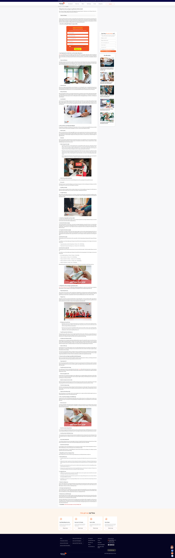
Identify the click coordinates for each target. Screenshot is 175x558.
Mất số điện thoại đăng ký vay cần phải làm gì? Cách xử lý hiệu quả (106, 83)
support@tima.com (112, 540)
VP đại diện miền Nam (64, 540)
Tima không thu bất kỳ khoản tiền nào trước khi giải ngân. (78, 30)
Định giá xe (101, 3)
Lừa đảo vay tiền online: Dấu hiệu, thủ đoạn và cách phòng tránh (106, 96)
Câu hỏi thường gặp (101, 544)
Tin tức (94, 3)
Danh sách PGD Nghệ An (77, 540)
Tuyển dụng (89, 3)
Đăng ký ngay (65, 528)
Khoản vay (77, 3)
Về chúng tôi (70, 3)
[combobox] (77, 38)
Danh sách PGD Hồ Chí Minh (65, 545)
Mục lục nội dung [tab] (63, 15)
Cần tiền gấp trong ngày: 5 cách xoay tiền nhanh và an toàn (106, 123)
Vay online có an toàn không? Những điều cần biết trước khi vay (106, 110)
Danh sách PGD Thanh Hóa (77, 543)
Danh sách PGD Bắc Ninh (77, 538)
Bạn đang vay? (108, 33)
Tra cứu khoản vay (91, 546)
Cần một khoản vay (91, 540)
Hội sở (61, 538)
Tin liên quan (107, 55)
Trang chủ (59, 6)
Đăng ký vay (78, 49)
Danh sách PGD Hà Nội (64, 543)
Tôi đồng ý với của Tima (78, 46)
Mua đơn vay (90, 542)
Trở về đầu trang (111, 550)
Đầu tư (83, 3)
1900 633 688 (111, 541)
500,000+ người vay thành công (78, 29)
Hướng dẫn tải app (108, 0)
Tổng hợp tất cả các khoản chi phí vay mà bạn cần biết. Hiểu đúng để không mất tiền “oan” (107, 68)
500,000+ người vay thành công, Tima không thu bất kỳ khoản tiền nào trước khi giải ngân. (108, 35)
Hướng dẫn (99, 542)
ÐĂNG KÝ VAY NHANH (78, 27)
